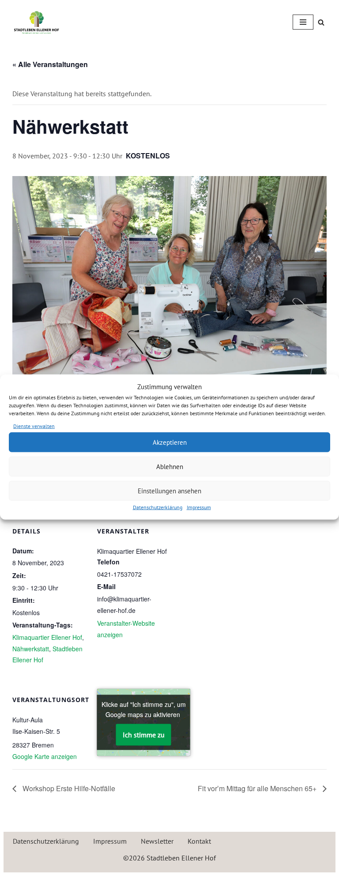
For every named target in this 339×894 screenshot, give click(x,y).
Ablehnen (169, 466)
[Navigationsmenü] (303, 22)
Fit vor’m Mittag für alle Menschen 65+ (258, 788)
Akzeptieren (170, 442)
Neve (128, 881)
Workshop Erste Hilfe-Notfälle (68, 788)
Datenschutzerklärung (157, 507)
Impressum (199, 507)
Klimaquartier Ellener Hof (47, 637)
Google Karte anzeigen (44, 756)
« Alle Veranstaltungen (50, 64)
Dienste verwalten (34, 425)
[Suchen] (321, 22)
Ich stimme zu (144, 734)
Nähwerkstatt (30, 648)
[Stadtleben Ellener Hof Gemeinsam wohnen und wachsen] (36, 22)
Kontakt (199, 841)
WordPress (203, 881)
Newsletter (157, 841)
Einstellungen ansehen (169, 490)
